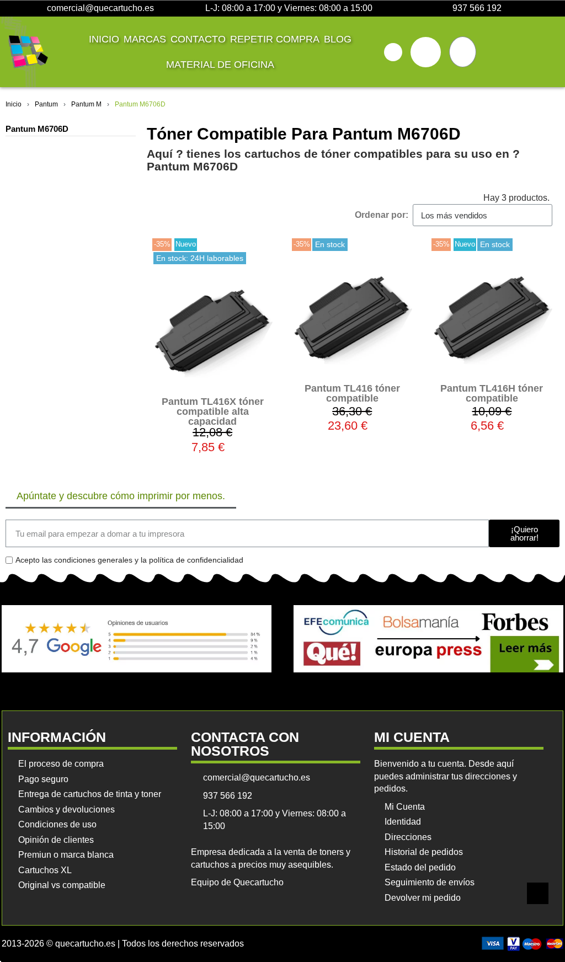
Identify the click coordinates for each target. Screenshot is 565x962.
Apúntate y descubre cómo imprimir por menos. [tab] (121, 495)
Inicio (104, 39)
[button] (393, 52)
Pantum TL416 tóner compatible (352, 393)
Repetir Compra (274, 39)
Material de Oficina (220, 64)
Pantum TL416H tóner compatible (491, 393)
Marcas (145, 39)
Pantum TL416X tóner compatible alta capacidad (213, 411)
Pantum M (86, 104)
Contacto (198, 39)
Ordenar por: (381, 215)
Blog (337, 39)
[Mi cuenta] (426, 52)
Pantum (46, 104)
